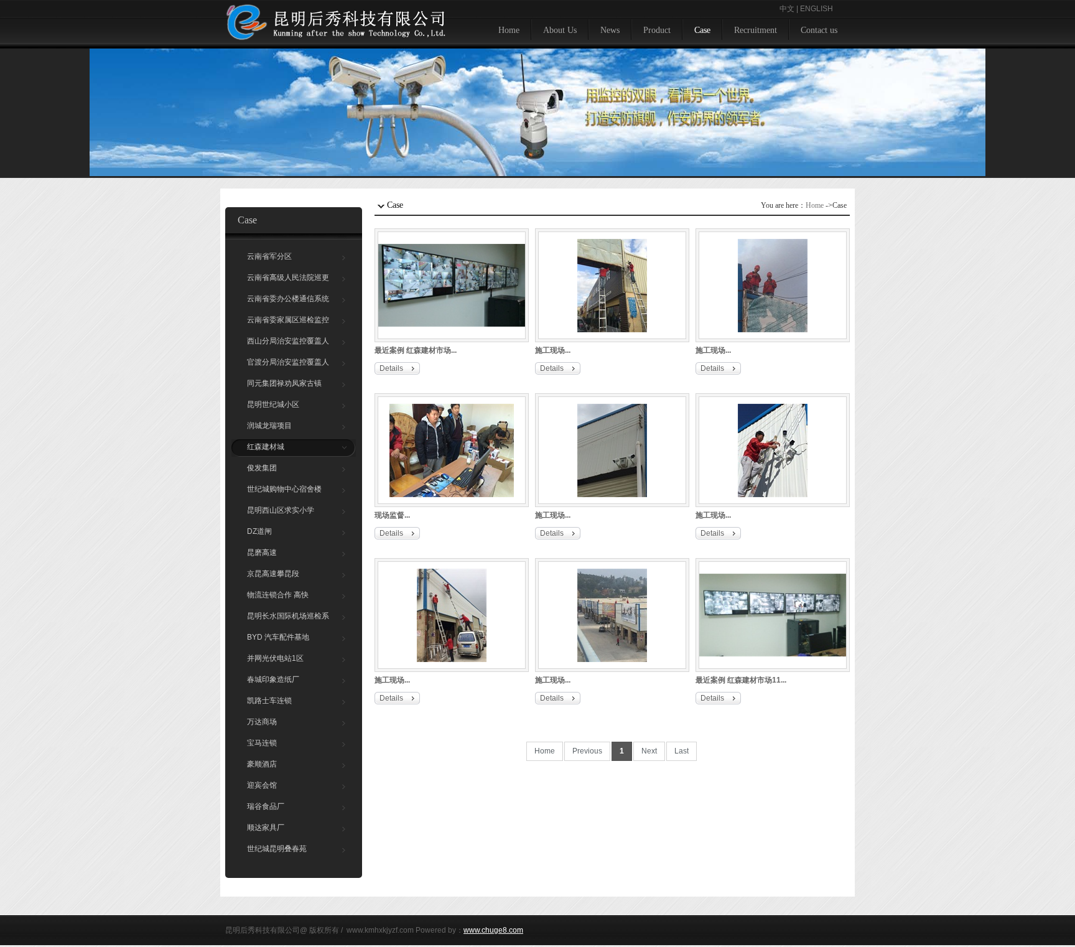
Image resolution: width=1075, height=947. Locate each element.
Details (391, 368)
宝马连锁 (262, 743)
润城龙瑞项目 (269, 425)
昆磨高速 (262, 552)
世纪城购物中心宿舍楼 (284, 489)
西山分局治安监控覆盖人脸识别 (288, 344)
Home (508, 30)
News (610, 30)
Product (657, 30)
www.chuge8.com (493, 930)
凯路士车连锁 (269, 700)
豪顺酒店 (262, 764)
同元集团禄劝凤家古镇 (284, 383)
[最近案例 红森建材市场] (451, 285)
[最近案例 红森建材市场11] (772, 614)
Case (702, 30)
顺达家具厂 (265, 827)
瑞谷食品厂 (265, 806)
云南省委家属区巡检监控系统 (288, 322)
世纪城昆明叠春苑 (277, 848)
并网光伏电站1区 (275, 658)
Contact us (819, 30)
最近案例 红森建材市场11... (741, 680)
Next (649, 751)
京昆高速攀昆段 (273, 573)
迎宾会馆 (262, 785)
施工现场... (552, 350)
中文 (786, 8)
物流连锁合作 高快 (278, 594)
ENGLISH (816, 8)
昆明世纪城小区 (273, 404)
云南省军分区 (269, 256)
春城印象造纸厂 (273, 679)
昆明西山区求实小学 (280, 510)
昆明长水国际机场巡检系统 (288, 619)
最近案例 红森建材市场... (416, 350)
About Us (560, 30)
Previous (587, 751)
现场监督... (392, 515)
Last (681, 751)
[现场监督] (451, 450)
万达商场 (262, 721)
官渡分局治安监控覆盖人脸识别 (288, 365)
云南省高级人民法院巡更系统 (288, 280)
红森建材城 (265, 446)
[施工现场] (612, 285)
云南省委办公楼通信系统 (288, 298)
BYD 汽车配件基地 (278, 637)
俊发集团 (262, 468)
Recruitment (755, 30)
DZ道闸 (259, 531)
